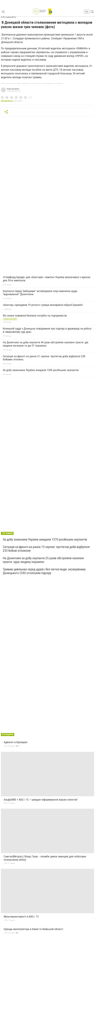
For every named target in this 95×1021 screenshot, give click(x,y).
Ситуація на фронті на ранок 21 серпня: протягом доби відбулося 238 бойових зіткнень (44, 358)
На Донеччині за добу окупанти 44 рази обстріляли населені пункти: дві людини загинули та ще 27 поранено (45, 344)
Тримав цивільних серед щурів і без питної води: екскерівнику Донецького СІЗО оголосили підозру (44, 571)
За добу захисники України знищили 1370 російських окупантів (45, 539)
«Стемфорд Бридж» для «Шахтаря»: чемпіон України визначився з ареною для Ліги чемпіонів (46, 279)
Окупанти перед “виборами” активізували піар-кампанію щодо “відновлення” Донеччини (40, 292)
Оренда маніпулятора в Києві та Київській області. (34, 929)
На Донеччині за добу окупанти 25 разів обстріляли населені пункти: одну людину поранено (43, 560)
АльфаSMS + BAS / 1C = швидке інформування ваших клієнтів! (41, 799)
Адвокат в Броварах (15, 742)
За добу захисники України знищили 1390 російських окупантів (40, 370)
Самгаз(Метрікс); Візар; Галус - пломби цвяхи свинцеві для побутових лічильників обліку (45, 858)
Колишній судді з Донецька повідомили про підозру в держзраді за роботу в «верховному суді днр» (47, 330)
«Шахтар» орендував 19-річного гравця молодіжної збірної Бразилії (42, 305)
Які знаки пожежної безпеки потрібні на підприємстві (35, 315)
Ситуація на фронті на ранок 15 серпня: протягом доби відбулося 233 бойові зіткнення (46, 549)
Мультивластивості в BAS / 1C (21, 916)
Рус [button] (86, 12)
